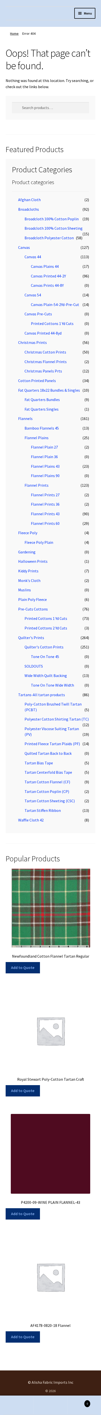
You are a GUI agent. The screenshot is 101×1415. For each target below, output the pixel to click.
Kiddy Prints (28, 570)
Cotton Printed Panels (37, 380)
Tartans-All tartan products (41, 694)
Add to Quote (22, 967)
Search (50, 1405)
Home (14, 33)
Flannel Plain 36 (44, 456)
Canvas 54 (33, 294)
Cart (77, 1401)
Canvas (24, 247)
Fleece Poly (27, 532)
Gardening (27, 551)
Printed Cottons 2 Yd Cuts (46, 628)
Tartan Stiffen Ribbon (43, 810)
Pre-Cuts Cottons (33, 609)
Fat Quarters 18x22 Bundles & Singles (49, 390)
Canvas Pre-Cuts (38, 313)
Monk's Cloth (29, 580)
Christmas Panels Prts (43, 371)
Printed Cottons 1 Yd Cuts (52, 323)
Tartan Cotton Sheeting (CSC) (50, 800)
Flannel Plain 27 (44, 447)
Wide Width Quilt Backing (46, 675)
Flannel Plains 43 (45, 466)
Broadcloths (28, 209)
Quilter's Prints (31, 637)
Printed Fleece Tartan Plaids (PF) (52, 743)
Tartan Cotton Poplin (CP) (47, 791)
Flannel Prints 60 (45, 523)
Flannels (25, 418)
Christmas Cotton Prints (45, 352)
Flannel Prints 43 (45, 513)
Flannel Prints (37, 485)
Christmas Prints (32, 342)
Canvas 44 (33, 256)
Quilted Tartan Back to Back (48, 753)
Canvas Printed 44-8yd (43, 333)
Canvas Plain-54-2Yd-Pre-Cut (55, 304)
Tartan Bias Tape (39, 762)
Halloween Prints (33, 561)
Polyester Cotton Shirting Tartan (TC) (57, 719)
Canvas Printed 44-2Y (48, 275)
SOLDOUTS (34, 666)
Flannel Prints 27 (45, 494)
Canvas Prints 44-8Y (47, 285)
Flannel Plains (37, 437)
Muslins (24, 589)
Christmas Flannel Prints (46, 361)
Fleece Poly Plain (39, 542)
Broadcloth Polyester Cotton (49, 237)
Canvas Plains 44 (45, 266)
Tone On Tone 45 (45, 656)
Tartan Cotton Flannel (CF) (47, 781)
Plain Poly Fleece (32, 599)
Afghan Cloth (29, 199)
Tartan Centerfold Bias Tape (48, 772)
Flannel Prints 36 (45, 504)
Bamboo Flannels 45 (42, 428)
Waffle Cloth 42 (31, 820)
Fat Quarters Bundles (42, 399)
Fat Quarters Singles (42, 409)
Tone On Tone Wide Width (52, 685)
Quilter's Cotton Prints (44, 646)
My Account (17, 1405)
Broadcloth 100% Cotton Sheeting (54, 228)
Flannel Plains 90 (45, 475)
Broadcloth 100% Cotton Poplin (52, 218)
